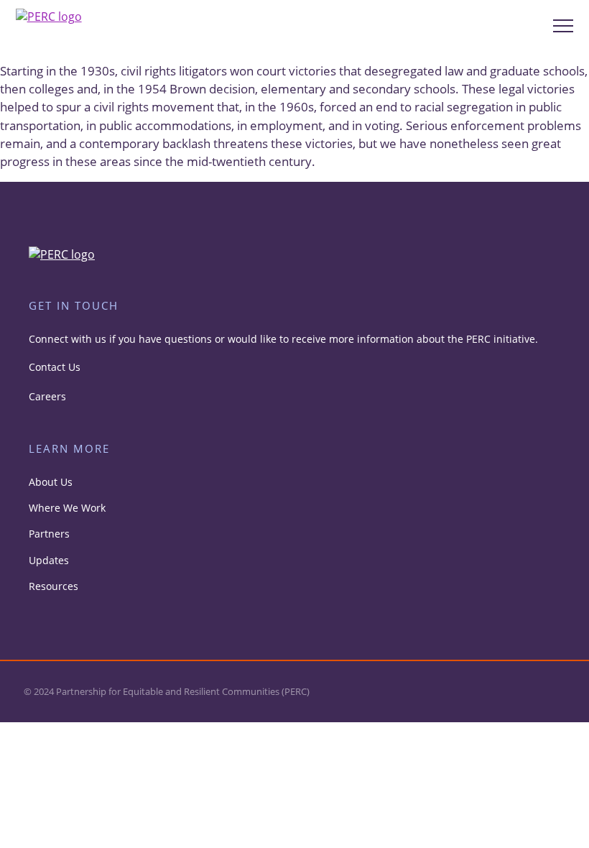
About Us (51, 482)
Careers (47, 396)
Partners (49, 533)
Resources (53, 586)
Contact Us (54, 367)
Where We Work (67, 508)
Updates (49, 560)
